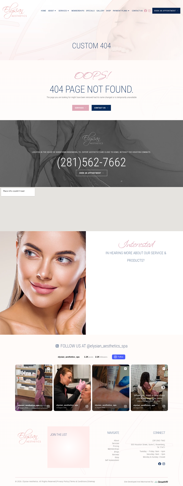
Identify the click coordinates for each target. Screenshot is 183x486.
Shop (108, 11)
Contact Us (137, 11)
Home (43, 11)
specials (90, 11)
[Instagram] (149, 10)
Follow (120, 357)
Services (63, 11)
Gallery (100, 11)
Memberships (78, 11)
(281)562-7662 (91, 162)
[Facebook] (145, 10)
